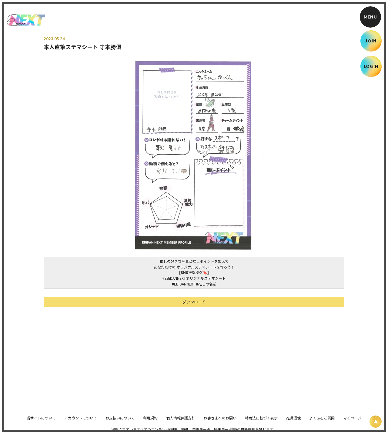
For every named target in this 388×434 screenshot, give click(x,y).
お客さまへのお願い (220, 417)
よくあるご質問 (322, 417)
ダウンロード (194, 302)
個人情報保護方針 (180, 417)
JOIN (370, 40)
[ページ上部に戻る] (376, 422)
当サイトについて (41, 417)
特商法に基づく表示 (261, 417)
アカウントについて (80, 417)
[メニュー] (370, 17)
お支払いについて (120, 417)
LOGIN (371, 66)
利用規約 (150, 417)
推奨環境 (293, 417)
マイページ (352, 417)
